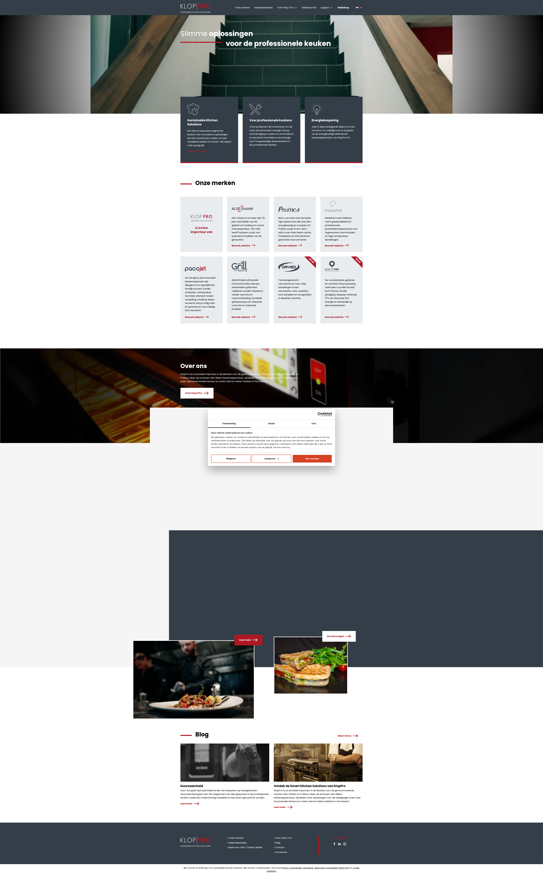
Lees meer (193, 151)
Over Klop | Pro (193, 393)
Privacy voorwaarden (292, 868)
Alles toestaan (312, 458)
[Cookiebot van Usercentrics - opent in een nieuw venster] (319, 414)
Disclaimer (308, 868)
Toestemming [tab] (229, 423)
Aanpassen (269, 458)
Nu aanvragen (335, 636)
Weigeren (231, 458)
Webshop (294, 484)
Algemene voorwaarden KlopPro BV (331, 868)
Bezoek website (241, 245)
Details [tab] (271, 423)
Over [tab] (314, 423)
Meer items (344, 735)
